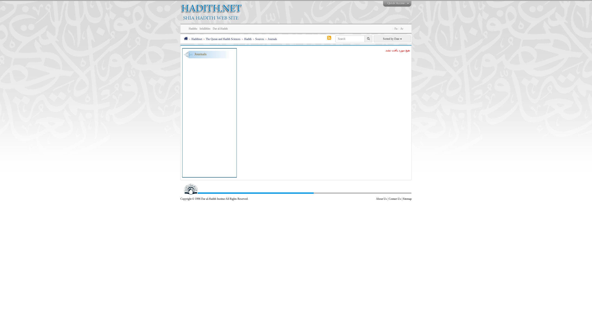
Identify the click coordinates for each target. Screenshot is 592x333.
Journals (272, 39)
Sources (259, 39)
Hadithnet (196, 39)
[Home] (186, 39)
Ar (401, 28)
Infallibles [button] (205, 28)
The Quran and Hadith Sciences (223, 39)
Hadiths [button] (193, 28)
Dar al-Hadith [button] (220, 28)
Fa (396, 28)
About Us (381, 198)
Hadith (248, 39)
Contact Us (395, 198)
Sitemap (407, 198)
